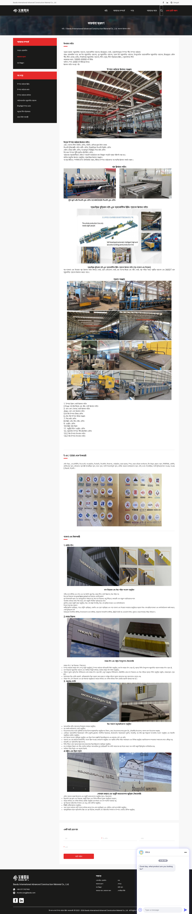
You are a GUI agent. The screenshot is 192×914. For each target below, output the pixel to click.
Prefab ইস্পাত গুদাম (24, 106)
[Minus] (185, 852)
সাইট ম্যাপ (120, 887)
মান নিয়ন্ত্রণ (20, 63)
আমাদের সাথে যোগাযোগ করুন (103, 890)
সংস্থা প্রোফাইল (22, 50)
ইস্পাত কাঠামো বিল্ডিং (23, 84)
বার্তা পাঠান (78, 856)
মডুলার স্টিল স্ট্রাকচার (23, 111)
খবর (119, 880)
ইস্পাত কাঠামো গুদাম (23, 89)
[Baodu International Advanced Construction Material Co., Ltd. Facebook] (163, 2)
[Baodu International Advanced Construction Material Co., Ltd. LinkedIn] (167, 2)
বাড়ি (63, 29)
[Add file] (140, 910)
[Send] (185, 910)
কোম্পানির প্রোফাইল (101, 880)
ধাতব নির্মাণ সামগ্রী (22, 117)
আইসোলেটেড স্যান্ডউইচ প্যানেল (26, 100)
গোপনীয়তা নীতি (121, 890)
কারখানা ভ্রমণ (21, 57)
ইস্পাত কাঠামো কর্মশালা (24, 95)
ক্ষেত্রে (119, 884)
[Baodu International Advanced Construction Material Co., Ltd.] (21, 10)
